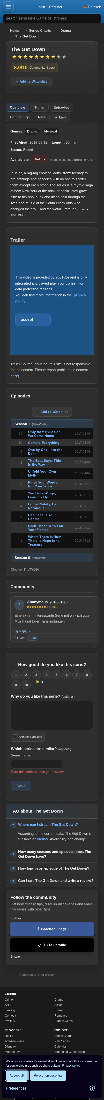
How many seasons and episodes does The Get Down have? (54, 854)
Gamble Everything (43, 443)
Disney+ (10, 1046)
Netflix (40, 159)
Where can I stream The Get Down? (48, 824)
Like (33, 638)
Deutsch (94, 7)
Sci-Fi (8, 1005)
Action (58, 1005)
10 (26, 685)
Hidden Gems (63, 1021)
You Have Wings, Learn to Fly (42, 495)
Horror (58, 1010)
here (14, 376)
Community (19, 117)
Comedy (10, 1015)
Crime (9, 999)
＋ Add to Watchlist (31, 81)
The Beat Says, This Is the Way (44, 462)
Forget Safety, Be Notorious (42, 506)
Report (78, 159)
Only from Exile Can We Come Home (44, 434)
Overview (17, 107)
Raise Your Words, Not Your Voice (43, 484)
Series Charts (40, 30)
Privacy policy (71, 1065)
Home (15, 30)
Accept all (17, 1075)
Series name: (21, 755)
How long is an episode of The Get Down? (53, 868)
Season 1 (31, 424)
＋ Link (60, 117)
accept (27, 319)
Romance (60, 1015)
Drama (65, 30)
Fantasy (10, 1010)
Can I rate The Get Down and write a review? (55, 881)
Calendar (60, 1046)
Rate (41, 117)
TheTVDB (17, 215)
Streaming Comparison (69, 1052)
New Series (62, 1041)
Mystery (10, 1021)
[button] (8, 6)
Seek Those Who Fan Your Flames (45, 528)
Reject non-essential (48, 1075)
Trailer (39, 107)
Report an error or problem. (38, 974)
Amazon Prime (14, 1041)
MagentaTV (12, 1052)
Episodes (61, 107)
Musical (50, 131)
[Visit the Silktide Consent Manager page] (92, 1088)
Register (55, 7)
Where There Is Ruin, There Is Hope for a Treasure (45, 540)
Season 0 (31, 558)
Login (41, 7)
